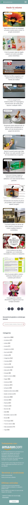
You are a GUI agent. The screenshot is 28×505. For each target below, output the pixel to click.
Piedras (6, 403)
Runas (5, 418)
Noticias (6, 400)
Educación (7, 370)
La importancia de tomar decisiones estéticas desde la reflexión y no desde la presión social (11, 487)
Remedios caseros (9, 415)
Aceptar (14, 501)
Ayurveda (6, 352)
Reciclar (6, 409)
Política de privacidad (6, 475)
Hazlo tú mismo (8, 376)
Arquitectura (7, 349)
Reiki (5, 412)
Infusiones (7, 385)
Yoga (5, 430)
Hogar (5, 379)
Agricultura (7, 337)
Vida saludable (8, 427)
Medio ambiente (8, 394)
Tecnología (7, 421)
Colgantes (7, 358)
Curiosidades (7, 367)
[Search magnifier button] (23, 324)
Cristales (6, 361)
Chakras (6, 355)
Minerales (6, 397)
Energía (6, 373)
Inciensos (6, 382)
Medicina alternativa (10, 391)
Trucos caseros (8, 424)
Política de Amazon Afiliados (8, 477)
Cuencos (6, 364)
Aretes (6, 346)
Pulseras (6, 406)
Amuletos (6, 340)
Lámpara (6, 388)
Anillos (6, 343)
